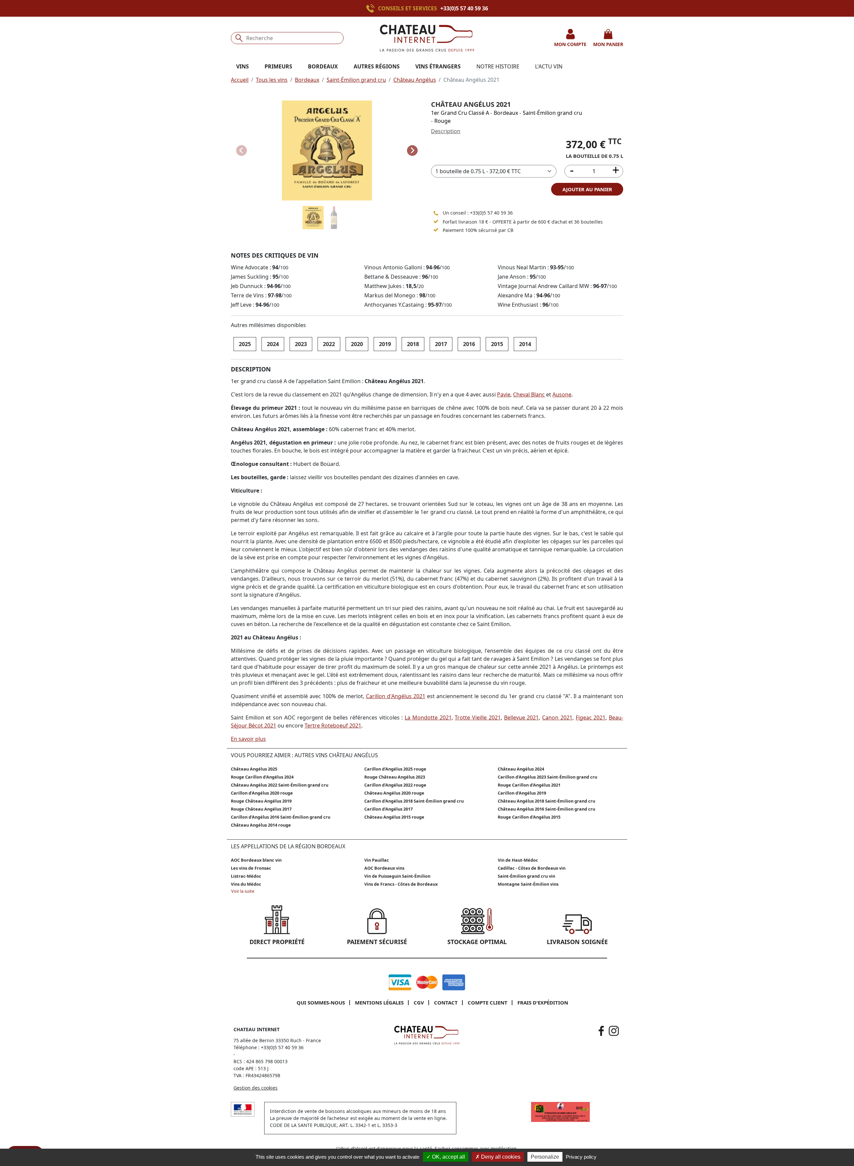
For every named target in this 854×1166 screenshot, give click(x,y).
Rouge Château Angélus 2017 (261, 809)
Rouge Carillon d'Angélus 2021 (529, 785)
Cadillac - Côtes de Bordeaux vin (531, 868)
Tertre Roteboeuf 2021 (333, 725)
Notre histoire (497, 66)
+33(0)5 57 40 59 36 (464, 8)
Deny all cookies (500, 1157)
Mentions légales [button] (379, 1002)
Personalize (545, 1157)
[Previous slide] (241, 150)
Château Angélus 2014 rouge (261, 825)
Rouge (442, 120)
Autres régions (377, 66)
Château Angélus (414, 79)
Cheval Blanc (529, 394)
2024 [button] (273, 344)
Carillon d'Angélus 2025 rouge (395, 769)
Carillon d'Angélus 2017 (388, 809)
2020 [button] (357, 344)
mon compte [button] (570, 44)
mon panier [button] (608, 44)
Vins (242, 66)
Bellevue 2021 (521, 717)
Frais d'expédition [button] (542, 1002)
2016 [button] (469, 344)
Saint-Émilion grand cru (356, 79)
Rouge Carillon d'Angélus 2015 (529, 817)
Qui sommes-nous (321, 1002)
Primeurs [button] (278, 66)
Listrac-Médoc (246, 876)
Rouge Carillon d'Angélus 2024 (262, 777)
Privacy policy (581, 1157)
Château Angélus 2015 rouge (394, 817)
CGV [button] (419, 1002)
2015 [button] (497, 344)
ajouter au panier (587, 189)
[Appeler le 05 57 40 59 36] (436, 213)
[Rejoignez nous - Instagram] (613, 1031)
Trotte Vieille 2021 (477, 717)
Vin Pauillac (376, 860)
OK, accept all (448, 1157)
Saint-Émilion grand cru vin (526, 876)
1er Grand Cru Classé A (460, 112)
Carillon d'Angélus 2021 (395, 696)
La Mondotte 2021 (428, 717)
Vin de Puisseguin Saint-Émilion (397, 876)
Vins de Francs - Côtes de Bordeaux (401, 884)
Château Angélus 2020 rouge (394, 793)
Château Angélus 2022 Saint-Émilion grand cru (279, 785)
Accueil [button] (240, 79)
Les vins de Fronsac (251, 868)
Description (445, 131)
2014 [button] (525, 344)
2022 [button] (329, 344)
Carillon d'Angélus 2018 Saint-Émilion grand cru (414, 801)
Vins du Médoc (246, 884)
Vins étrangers (438, 66)
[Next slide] (412, 150)
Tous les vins (272, 79)
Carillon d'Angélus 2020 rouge (262, 793)
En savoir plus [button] (248, 739)
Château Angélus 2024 (521, 769)
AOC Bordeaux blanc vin (256, 860)
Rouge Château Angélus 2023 (394, 777)
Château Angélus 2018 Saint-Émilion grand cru (546, 801)
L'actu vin (548, 66)
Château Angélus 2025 (254, 769)
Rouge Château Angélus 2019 (261, 801)
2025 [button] (245, 344)
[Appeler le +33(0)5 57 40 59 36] (372, 8)
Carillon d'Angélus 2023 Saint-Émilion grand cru (547, 777)
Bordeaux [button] (323, 66)
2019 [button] (385, 344)
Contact (446, 1002)
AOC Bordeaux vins (384, 868)
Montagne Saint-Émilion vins (528, 884)
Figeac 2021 (591, 717)
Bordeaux (307, 79)
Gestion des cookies (256, 1088)
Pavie (503, 394)
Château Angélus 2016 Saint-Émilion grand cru (546, 809)
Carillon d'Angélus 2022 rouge (395, 785)
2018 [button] (413, 344)
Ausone (561, 394)
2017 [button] (441, 344)
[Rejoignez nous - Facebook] (601, 1031)
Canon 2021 (557, 717)
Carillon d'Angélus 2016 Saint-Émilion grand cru (280, 817)
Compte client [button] (487, 1002)
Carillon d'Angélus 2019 (522, 793)
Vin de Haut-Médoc (518, 860)
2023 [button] (301, 344)
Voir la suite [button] (242, 891)
